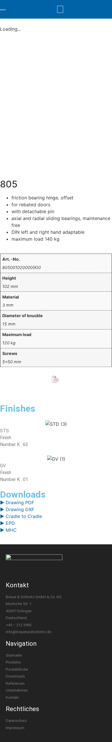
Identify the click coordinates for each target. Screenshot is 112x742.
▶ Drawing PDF (17, 502)
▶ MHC (8, 530)
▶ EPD (7, 523)
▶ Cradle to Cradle (21, 516)
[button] (60, 9)
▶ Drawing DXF (17, 509)
